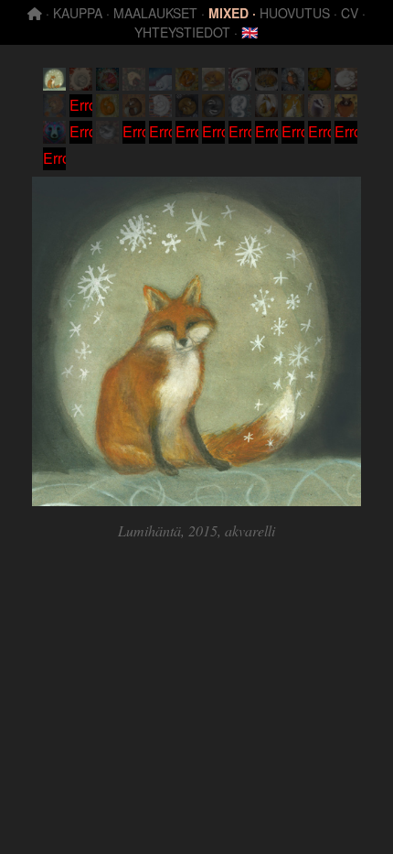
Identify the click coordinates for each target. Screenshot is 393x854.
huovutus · (298, 13)
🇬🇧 (250, 31)
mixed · (232, 13)
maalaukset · (159, 13)
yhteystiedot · (186, 32)
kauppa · (81, 13)
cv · (353, 13)
